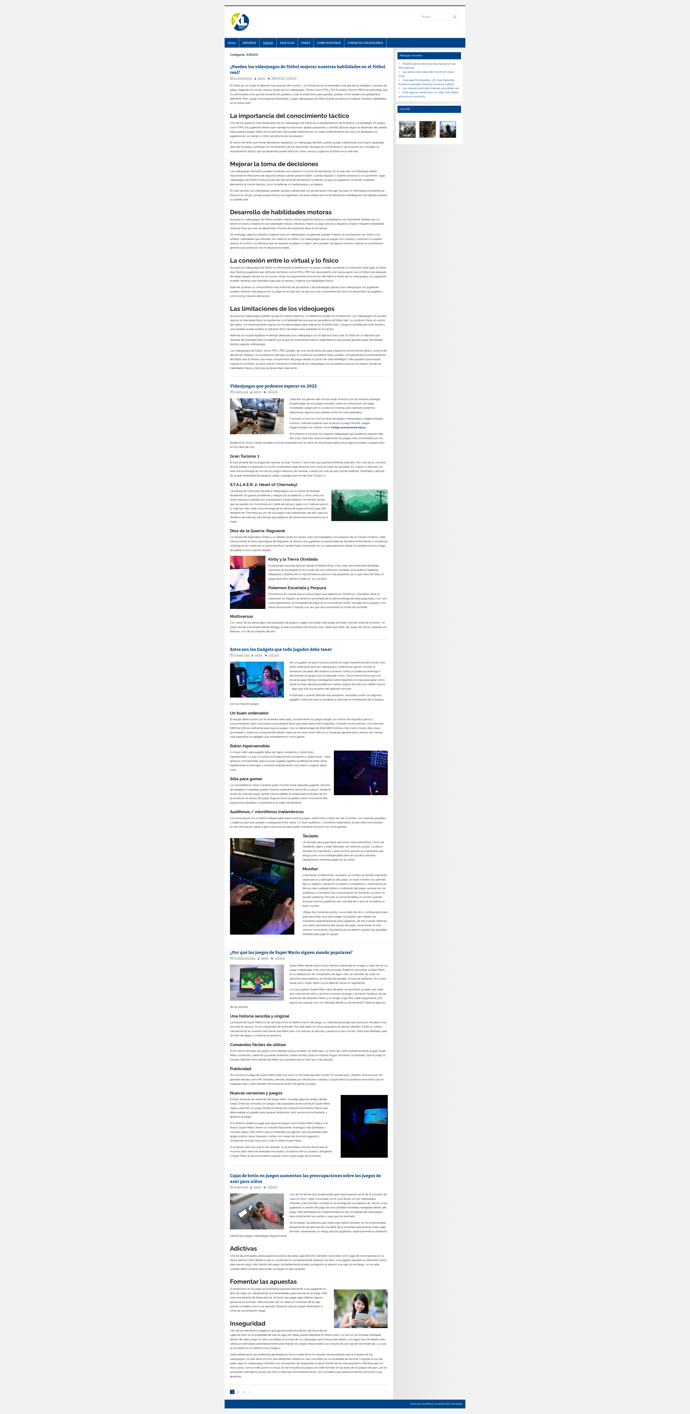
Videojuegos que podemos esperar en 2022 (273, 386)
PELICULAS (287, 43)
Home (232, 43)
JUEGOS (268, 43)
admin (261, 78)
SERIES (305, 43)
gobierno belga (270, 1367)
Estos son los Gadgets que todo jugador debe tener (281, 649)
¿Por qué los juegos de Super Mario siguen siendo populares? (291, 952)
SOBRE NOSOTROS (329, 43)
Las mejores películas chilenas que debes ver (430, 88)
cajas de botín (298, 1198)
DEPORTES (249, 43)
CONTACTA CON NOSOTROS (365, 43)
